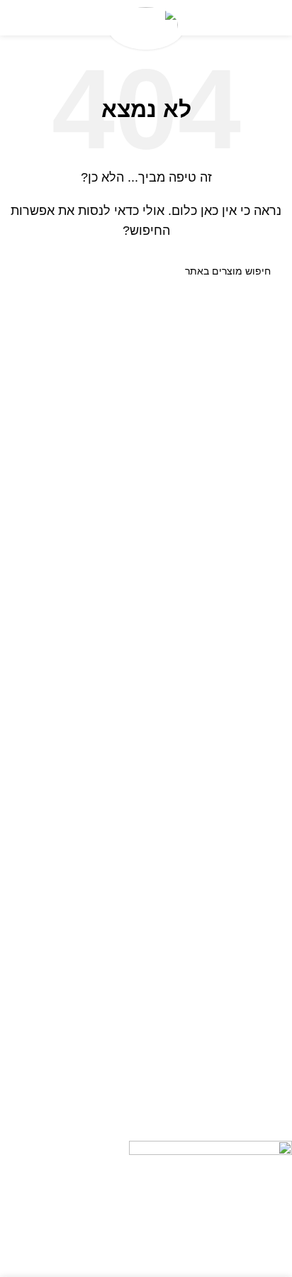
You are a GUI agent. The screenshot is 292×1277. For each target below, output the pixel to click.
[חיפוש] (27, 271)
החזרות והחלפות (256, 755)
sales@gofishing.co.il (240, 1104)
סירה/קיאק (270, 987)
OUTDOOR (266, 1035)
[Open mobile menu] (275, 18)
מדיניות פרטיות (259, 869)
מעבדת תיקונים (259, 894)
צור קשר (275, 730)
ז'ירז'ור (278, 962)
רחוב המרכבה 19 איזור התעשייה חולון (207, 1128)
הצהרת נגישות (261, 845)
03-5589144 (259, 1080)
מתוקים (275, 1011)
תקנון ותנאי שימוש (253, 779)
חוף (284, 938)
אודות (279, 706)
